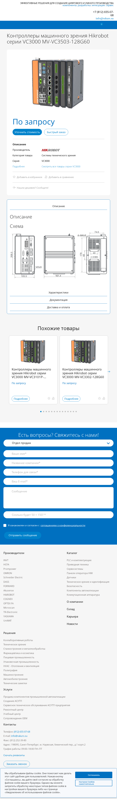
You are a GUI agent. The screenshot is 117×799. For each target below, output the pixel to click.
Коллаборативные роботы (18, 640)
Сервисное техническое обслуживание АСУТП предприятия (36, 705)
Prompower (9, 568)
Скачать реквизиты (14, 755)
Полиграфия (10, 670)
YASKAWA (8, 616)
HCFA (6, 564)
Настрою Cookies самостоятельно (86, 783)
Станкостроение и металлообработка (24, 648)
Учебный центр (12, 713)
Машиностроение (13, 674)
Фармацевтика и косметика (18, 653)
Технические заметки (15, 683)
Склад (71, 609)
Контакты (9, 724)
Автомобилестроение (15, 679)
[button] (109, 371)
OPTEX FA (8, 603)
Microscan (9, 607)
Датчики (71, 577)
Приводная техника (78, 564)
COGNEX (8, 599)
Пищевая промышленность (18, 657)
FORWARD (8, 586)
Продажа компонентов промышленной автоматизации (34, 696)
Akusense (8, 590)
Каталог (72, 553)
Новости (72, 624)
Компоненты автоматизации (83, 590)
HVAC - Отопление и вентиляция (21, 666)
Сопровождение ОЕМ (15, 718)
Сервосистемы (75, 568)
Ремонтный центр (13, 709)
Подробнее (19, 166)
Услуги (7, 689)
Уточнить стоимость (27, 132)
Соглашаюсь (94, 775)
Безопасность (74, 586)
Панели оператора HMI (80, 573)
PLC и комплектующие (79, 560)
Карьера (72, 616)
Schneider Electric (13, 577)
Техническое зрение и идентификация (88, 581)
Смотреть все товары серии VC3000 (61, 166)
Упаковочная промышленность (21, 661)
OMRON (7, 573)
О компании (75, 602)
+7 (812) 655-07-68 (103, 13)
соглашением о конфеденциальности (63, 525)
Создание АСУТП (12, 701)
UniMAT (7, 620)
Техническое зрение (14, 644)
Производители (13, 553)
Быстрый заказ (56, 132)
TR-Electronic (10, 612)
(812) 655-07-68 (22, 731)
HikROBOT (8, 594)
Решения (9, 633)
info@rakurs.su (105, 18)
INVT (5, 560)
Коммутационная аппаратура (83, 594)
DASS (6, 581)
